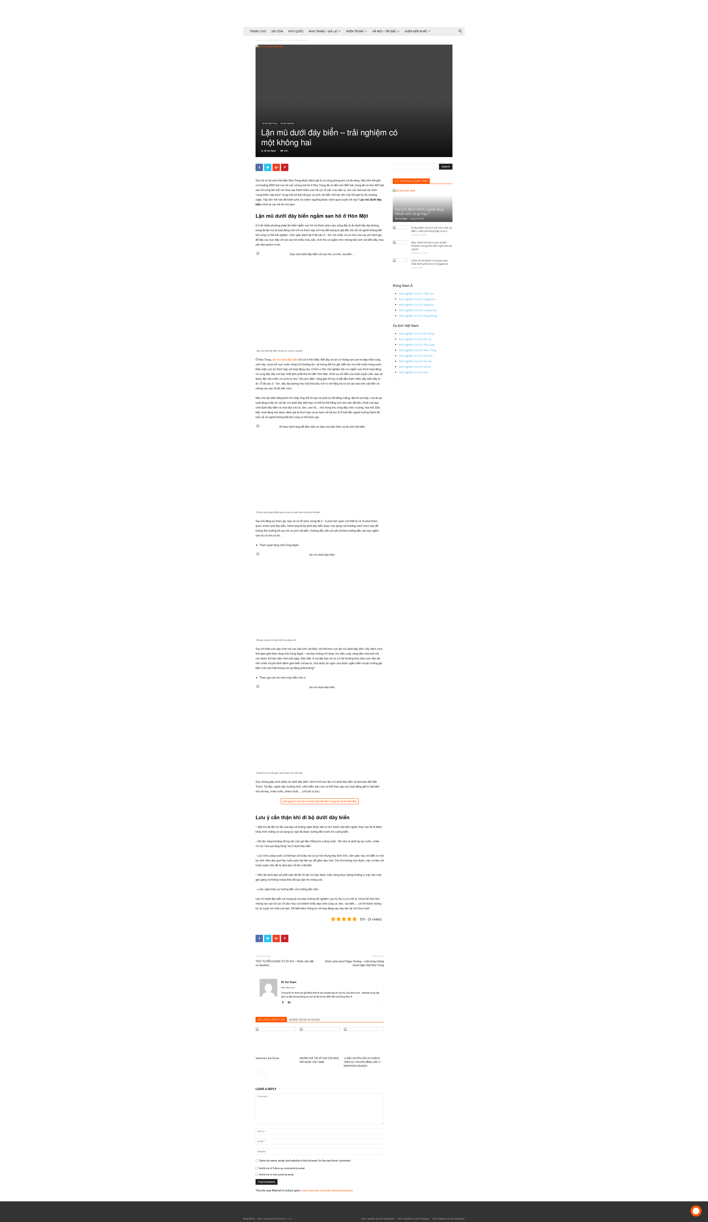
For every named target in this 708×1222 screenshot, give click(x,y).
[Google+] (291, 1002)
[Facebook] (284, 1002)
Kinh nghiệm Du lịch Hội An (415, 366)
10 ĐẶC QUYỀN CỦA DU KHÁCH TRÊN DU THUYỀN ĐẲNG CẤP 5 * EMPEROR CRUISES (362, 1062)
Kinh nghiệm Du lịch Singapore (417, 299)
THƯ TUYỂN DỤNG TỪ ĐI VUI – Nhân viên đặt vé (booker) (285, 963)
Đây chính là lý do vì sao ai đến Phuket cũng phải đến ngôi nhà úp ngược (431, 246)
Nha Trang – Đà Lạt (323, 31)
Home (259, 40)
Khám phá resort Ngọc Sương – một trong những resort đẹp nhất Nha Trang (354, 963)
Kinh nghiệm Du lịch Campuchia (418, 310)
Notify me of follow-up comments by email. (282, 1168)
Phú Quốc (295, 31)
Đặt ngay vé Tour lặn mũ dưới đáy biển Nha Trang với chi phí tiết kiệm (320, 801)
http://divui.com (288, 987)
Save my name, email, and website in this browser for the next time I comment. (305, 1160)
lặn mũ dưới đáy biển (285, 359)
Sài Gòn (277, 31)
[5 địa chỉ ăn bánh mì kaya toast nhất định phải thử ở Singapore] (400, 264)
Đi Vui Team (270, 150)
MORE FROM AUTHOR (304, 1019)
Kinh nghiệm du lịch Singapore (378, 1218)
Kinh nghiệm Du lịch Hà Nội (415, 361)
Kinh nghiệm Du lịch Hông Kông (418, 315)
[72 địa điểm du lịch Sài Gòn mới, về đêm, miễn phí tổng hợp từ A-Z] (400, 231)
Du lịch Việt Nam (275, 40)
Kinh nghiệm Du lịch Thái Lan (416, 293)
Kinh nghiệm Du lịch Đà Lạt (415, 339)
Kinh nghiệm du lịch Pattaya (413, 1218)
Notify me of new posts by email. (276, 1174)
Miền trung (355, 31)
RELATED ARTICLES (271, 1019)
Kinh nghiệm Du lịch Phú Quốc (417, 344)
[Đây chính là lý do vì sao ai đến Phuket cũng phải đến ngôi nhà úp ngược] (400, 245)
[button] (460, 31)
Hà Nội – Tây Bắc (384, 31)
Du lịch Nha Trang (269, 123)
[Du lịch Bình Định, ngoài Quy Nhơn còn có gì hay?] (422, 205)
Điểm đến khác (416, 31)
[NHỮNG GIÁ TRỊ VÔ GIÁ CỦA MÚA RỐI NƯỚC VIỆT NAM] (320, 1041)
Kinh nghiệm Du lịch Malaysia (416, 304)
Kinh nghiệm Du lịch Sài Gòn (416, 355)
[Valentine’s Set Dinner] (276, 1041)
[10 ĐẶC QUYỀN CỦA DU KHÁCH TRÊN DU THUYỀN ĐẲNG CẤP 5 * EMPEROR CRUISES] (364, 1041)
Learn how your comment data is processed (327, 1190)
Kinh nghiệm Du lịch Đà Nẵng (416, 333)
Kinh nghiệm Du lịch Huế (413, 372)
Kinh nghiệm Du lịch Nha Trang (417, 350)
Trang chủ (258, 31)
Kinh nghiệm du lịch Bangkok (449, 1218)
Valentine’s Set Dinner (267, 1058)
